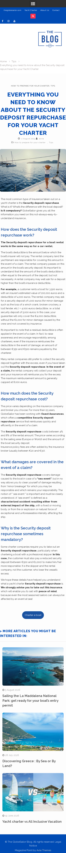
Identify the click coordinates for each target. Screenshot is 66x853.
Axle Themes (44, 850)
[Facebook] (2, 21)
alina (41, 139)
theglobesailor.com (12, 10)
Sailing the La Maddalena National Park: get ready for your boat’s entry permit (30, 700)
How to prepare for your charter (30, 86)
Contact (56, 10)
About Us (44, 10)
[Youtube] (14, 21)
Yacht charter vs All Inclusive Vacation (32, 821)
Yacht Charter (31, 10)
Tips (53, 86)
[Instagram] (8, 21)
